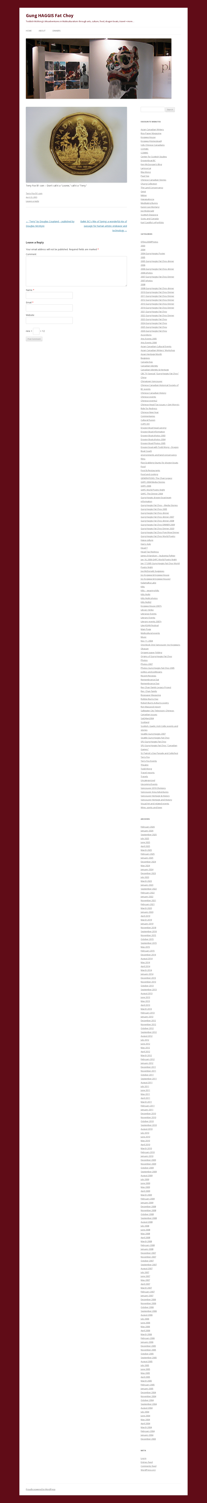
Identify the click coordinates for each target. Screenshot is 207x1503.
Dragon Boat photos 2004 (153, 439)
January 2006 (147, 1342)
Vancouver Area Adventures (155, 791)
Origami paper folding (151, 652)
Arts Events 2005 (149, 338)
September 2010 (149, 1125)
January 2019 (147, 923)
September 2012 (149, 1032)
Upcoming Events (149, 784)
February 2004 (148, 1431)
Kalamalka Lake (148, 582)
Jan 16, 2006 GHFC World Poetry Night (159, 559)
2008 (143, 284)
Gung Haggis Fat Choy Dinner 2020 (157, 528)
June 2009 (145, 1183)
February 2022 (148, 892)
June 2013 (145, 997)
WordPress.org (148, 1469)
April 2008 (145, 1237)
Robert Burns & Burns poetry (155, 702)
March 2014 (146, 970)
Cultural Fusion (148, 420)
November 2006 (148, 1303)
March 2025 (146, 850)
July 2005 (145, 1365)
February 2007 (148, 1291)
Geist (143, 191)
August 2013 (147, 993)
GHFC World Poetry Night (153, 489)
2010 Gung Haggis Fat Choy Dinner (157, 292)
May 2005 (145, 1373)
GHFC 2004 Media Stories (153, 482)
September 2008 (149, 1218)
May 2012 (145, 1047)
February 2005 (148, 1384)
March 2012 (146, 1055)
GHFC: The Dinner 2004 (152, 493)
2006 (143, 265)
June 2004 (145, 1415)
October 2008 (147, 1214)
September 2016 (149, 931)
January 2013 (147, 1016)
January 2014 (147, 974)
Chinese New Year (150, 412)
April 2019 (145, 915)
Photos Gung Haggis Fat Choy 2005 (157, 668)
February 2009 (148, 1198)
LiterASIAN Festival (150, 625)
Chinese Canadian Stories (153, 179)
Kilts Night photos (149, 598)
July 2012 (145, 1039)
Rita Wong (146, 172)
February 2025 (148, 853)
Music (143, 637)
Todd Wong (146, 768)
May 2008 (145, 1233)
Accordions (146, 334)
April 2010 (145, 1144)
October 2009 (147, 1167)
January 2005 (147, 1388)
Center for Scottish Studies (154, 156)
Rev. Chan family (149, 691)
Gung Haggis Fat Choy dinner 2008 (157, 520)
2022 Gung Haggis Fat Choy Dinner (157, 315)
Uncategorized (148, 780)
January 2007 (147, 1295)
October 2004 (147, 1400)
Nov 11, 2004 (147, 640)
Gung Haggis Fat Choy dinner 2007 (157, 516)
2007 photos (147, 280)
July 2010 (145, 1132)
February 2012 (148, 1059)
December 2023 (148, 873)
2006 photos (147, 272)
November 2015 (148, 935)
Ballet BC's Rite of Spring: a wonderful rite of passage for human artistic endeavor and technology (103, 226)
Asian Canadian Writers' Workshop (158, 350)
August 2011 (147, 1082)
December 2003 (148, 1438)
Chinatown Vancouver (151, 381)
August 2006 (147, 1314)
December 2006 (148, 1299)
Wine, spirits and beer (151, 807)
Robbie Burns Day (149, 699)
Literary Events (148, 617)
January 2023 (147, 884)
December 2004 (148, 1392)
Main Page (146, 629)
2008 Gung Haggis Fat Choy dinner (157, 288)
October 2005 (147, 1353)
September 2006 (149, 1311)
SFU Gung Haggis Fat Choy (153, 741)
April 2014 (145, 966)
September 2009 (149, 1171)
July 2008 (145, 1225)
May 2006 (145, 1326)
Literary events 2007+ (151, 621)
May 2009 (145, 1187)
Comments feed (148, 1466)
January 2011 (147, 1109)
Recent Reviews (148, 675)
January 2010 (147, 1156)
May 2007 (145, 1280)
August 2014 (147, 958)
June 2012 (145, 1043)
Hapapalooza (147, 199)
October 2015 (147, 939)
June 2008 (145, 1229)
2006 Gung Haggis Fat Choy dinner (157, 268)
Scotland (145, 722)
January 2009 (147, 1202)
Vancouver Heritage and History (156, 799)
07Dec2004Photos (149, 241)
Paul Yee (145, 175)
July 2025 (145, 838)
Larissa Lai (146, 168)
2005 (143, 257)
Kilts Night (145, 594)
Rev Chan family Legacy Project (156, 687)
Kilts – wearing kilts (150, 590)
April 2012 (145, 1051)
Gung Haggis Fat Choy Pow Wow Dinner (160, 532)
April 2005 (145, 1376)
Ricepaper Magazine (151, 695)
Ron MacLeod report (151, 706)
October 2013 (147, 985)
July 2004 (145, 1411)
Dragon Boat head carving (153, 427)
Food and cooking (149, 474)
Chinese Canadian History (153, 392)
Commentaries (148, 416)
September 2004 (149, 1404)
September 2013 (149, 989)
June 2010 (145, 1136)
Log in (143, 1458)
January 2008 (147, 1249)
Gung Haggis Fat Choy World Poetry (158, 536)
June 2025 (145, 842)
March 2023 (146, 881)
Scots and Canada (150, 218)
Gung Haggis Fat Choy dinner (155, 513)
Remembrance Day (150, 683)
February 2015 (148, 950)
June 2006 (145, 1322)
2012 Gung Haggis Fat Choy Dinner (157, 299)
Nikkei (144, 195)
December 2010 (148, 1113)
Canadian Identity (149, 365)
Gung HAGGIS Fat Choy (49, 15)
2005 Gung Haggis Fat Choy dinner (157, 261)
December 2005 (148, 1345)
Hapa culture (147, 540)
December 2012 (148, 1020)
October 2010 (147, 1121)
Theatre (144, 764)
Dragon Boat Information (153, 431)
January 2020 (147, 912)
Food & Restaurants (150, 470)
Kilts (143, 586)
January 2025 (147, 857)
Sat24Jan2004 (147, 718)
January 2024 (147, 869)
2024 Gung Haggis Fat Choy (154, 323)
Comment (31, 254)
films (143, 458)
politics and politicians (151, 671)
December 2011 (148, 1067)
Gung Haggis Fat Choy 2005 (154, 509)
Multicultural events (150, 633)
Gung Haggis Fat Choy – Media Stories (159, 505)
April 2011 (145, 1098)
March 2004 (146, 1427)
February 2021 (148, 904)
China (143, 377)
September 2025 (149, 834)
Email (29, 302)
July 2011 (145, 1086)
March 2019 (146, 919)
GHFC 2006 (146, 485)
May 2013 (145, 1001)
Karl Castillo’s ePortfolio (152, 222)
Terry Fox (145, 757)
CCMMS (144, 152)
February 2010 (148, 1152)
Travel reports (148, 772)
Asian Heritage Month (151, 354)
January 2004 (147, 1435)
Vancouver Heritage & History (155, 795)
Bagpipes (145, 358)
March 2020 (146, 908)
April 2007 (145, 1283)
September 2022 (149, 888)
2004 (143, 249)
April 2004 (145, 1423)
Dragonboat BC (148, 160)
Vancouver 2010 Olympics (153, 788)
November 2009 (148, 1163)
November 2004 (148, 1396)
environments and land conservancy (159, 454)
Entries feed (147, 1462)
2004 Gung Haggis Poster (153, 253)
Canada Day (147, 361)
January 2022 (147, 896)
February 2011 (148, 1105)
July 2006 (145, 1318)
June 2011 (145, 1090)
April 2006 (145, 1330)
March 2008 (146, 1241)
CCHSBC (145, 148)
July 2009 (145, 1179)
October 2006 (147, 1307)
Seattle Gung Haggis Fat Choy (155, 737)
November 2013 (148, 981)
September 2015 (149, 943)
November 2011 (148, 1070)
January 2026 (147, 830)
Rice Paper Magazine (151, 133)
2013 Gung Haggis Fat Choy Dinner (157, 303)
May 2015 (145, 946)
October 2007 (147, 1260)
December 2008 (148, 1206)
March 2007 (146, 1287)
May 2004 (145, 1419)
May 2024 (145, 865)
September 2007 (149, 1264)
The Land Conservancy (152, 187)
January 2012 (147, 1063)
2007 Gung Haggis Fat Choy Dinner (157, 276)
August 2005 (147, 1361)
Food (143, 466)
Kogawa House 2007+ (151, 606)
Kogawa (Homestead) (151, 141)
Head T (144, 547)
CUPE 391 (145, 423)
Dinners (56, 30)
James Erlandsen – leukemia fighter (158, 555)
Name (30, 290)
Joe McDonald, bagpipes (152, 571)
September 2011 (149, 1078)
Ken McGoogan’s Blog (151, 164)
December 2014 (148, 954)
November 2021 (148, 900)
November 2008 (148, 1210)
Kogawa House (148, 137)
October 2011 (147, 1074)
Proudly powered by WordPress (40, 1489)
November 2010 (148, 1117)
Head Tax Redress (150, 551)
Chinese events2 (149, 400)
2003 (143, 245)
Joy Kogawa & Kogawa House (155, 575)
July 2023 (145, 877)
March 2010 (146, 1148)
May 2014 (145, 962)
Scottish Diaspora (149, 214)
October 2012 (147, 1028)
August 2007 (147, 1268)
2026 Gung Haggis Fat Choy (154, 330)
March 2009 (146, 1194)
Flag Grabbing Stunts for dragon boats (159, 462)
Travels (144, 776)
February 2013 (148, 1012)
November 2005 (148, 1349)
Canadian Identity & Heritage (155, 369)
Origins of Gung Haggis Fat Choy (156, 656)
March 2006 (146, 1334)
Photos (144, 660)
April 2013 (145, 1005)
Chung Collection (149, 183)
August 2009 (147, 1175)
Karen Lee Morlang (150, 206)
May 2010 (145, 1140)
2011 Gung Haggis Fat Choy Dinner (157, 296)
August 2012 (147, 1036)
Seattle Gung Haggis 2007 (153, 733)
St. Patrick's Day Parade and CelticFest (159, 753)
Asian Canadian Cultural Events (156, 346)
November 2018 (148, 927)
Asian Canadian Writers (152, 129)
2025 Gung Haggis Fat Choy (154, 327)
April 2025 (145, 846)
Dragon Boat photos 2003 (153, 435)
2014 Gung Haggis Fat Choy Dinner (157, 307)
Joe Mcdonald (147, 210)
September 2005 (149, 1357)
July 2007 (145, 1272)
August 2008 (147, 1222)
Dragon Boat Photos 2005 (153, 443)
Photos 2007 (147, 664)
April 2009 (145, 1191)
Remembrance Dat (150, 679)
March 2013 (146, 1008)
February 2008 (148, 1245)
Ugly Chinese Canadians (153, 145)
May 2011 (145, 1094)
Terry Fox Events (149, 760)
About (42, 30)
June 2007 (145, 1276)
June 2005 (145, 1369)
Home (29, 30)
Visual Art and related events (155, 803)
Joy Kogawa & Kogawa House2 (155, 578)
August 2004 (147, 1407)
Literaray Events (149, 613)
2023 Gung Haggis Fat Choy (154, 319)
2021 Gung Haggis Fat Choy (154, 311)
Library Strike (147, 609)
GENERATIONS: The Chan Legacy (156, 478)
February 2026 (148, 826)
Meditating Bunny (149, 203)
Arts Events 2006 (149, 342)
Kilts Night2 (146, 602)
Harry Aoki (146, 544)
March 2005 (146, 1380)
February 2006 (148, 1338)
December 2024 (148, 861)
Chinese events (148, 396)
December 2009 (148, 1160)
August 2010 (147, 1129)
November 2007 (148, 1256)
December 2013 (148, 977)
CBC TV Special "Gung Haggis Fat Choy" (160, 373)
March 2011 (146, 1101)
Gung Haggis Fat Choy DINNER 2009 (158, 524)
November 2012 (148, 1024)
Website (30, 315)
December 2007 (148, 1253)
